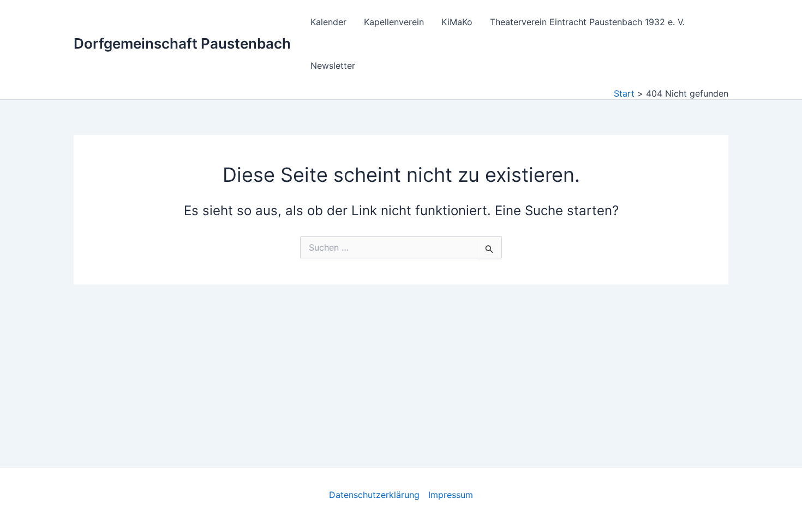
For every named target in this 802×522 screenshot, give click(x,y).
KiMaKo (456, 21)
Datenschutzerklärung (374, 494)
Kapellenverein (394, 21)
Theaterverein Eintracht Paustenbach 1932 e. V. (587, 21)
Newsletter (332, 65)
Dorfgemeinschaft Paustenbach (182, 43)
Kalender (328, 21)
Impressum (450, 494)
